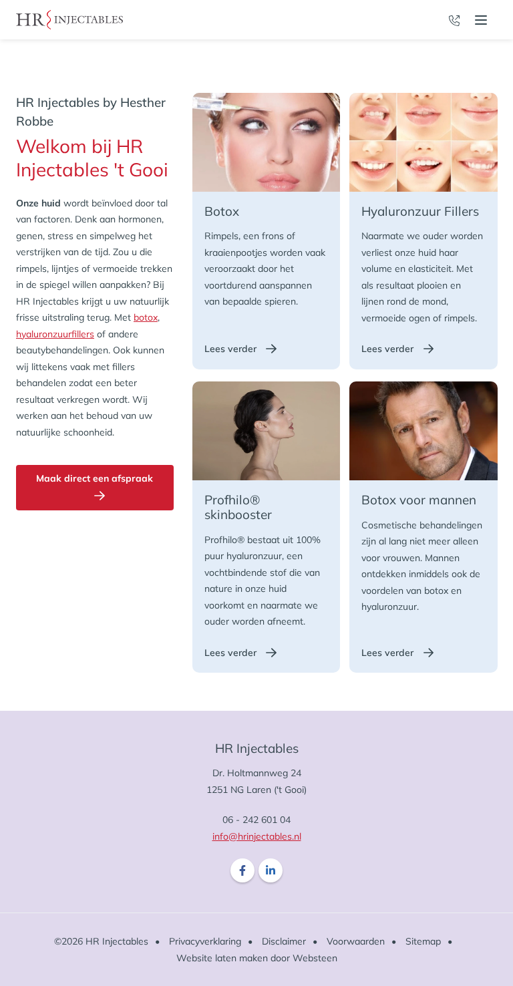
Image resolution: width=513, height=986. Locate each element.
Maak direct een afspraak (94, 478)
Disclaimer (284, 941)
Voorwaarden (356, 941)
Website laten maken (222, 958)
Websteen (315, 958)
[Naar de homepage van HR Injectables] (69, 19)
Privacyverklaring (205, 941)
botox (146, 317)
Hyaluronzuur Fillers (420, 211)
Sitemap (423, 941)
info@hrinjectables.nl (256, 836)
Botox (237, 211)
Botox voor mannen (418, 499)
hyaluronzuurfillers (55, 334)
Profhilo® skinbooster (238, 507)
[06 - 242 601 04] (454, 19)
